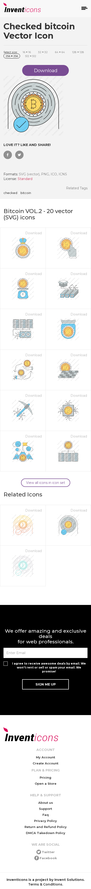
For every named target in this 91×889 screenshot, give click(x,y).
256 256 (12, 56)
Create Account (45, 763)
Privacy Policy (45, 821)
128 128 (78, 52)
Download (33, 233)
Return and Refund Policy (45, 827)
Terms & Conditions (45, 884)
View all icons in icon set (45, 483)
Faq (45, 815)
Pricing (45, 777)
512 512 (30, 56)
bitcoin (26, 193)
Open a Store (45, 783)
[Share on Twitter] (19, 155)
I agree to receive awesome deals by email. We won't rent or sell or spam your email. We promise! (49, 667)
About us (45, 802)
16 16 (27, 52)
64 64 (60, 52)
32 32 (43, 52)
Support (45, 809)
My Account (45, 757)
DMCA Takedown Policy (45, 833)
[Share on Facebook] (8, 155)
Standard (25, 179)
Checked (10, 193)
